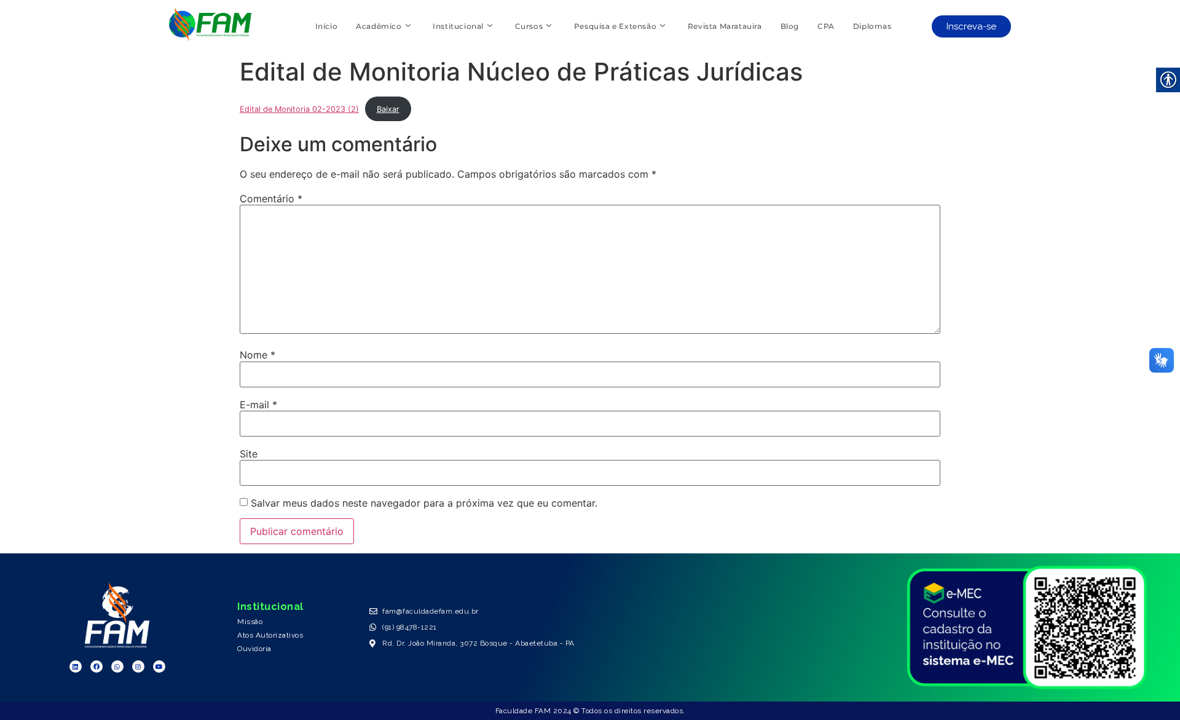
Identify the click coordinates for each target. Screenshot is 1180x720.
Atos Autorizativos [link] (270, 635)
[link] (210, 38)
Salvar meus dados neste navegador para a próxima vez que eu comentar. (424, 503)
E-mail (258, 404)
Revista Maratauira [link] (725, 26)
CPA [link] (826, 26)
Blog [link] (790, 26)
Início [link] (326, 26)
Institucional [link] (458, 26)
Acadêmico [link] (378, 26)
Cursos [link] (529, 26)
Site (249, 454)
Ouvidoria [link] (254, 648)
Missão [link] (249, 621)
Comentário (271, 199)
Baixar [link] (388, 109)
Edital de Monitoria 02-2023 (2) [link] (299, 109)
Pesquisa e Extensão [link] (615, 26)
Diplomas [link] (872, 26)
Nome (257, 355)
